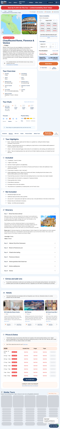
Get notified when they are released (30, 385)
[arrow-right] (57, 20)
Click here (25, 344)
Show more (6, 321)
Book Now (48, 63)
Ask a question (54, 68)
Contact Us (50, 2)
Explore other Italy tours (29, 101)
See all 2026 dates (30, 379)
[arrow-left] (40, 20)
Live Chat (55, 426)
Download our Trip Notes (12, 64)
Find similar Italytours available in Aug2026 (48, 37)
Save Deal (44, 67)
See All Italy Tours (53, 393)
